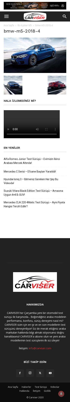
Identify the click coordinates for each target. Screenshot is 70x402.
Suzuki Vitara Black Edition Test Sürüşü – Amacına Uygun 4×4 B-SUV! (33, 192)
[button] (6, 16)
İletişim (36, 390)
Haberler (26, 387)
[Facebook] (20, 373)
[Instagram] (30, 373)
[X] (40, 373)
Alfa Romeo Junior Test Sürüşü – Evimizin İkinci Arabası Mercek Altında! (32, 161)
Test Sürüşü (41, 387)
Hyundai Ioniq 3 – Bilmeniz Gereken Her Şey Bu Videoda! (31, 181)
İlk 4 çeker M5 (25, 25)
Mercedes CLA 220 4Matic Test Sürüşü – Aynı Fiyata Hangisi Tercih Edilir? (34, 204)
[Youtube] (50, 373)
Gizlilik (47, 390)
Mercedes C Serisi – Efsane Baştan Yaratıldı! (30, 171)
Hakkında (24, 390)
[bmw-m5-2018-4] (35, 72)
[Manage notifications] (61, 394)
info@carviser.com (40, 348)
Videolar (54, 387)
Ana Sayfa (9, 25)
